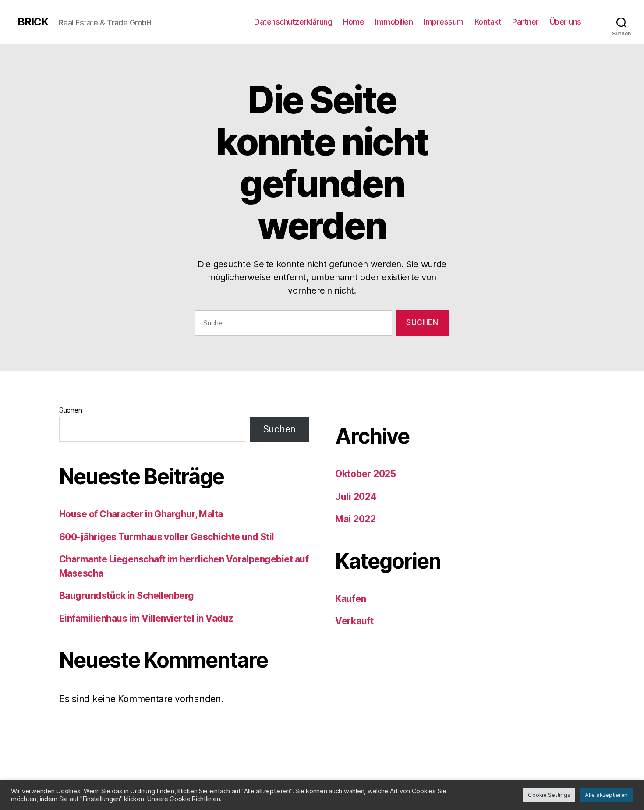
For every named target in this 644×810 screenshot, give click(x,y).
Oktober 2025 (365, 473)
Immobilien (394, 21)
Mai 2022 (355, 518)
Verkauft (354, 620)
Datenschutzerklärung (293, 21)
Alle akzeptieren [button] (606, 794)
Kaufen (350, 598)
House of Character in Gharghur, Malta (141, 514)
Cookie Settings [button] (549, 794)
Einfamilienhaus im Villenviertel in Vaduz (146, 618)
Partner (525, 21)
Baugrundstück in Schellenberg (126, 595)
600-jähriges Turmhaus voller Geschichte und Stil (166, 536)
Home (353, 21)
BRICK (33, 22)
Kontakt (488, 21)
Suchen (70, 410)
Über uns (565, 21)
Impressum (444, 21)
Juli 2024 (356, 496)
